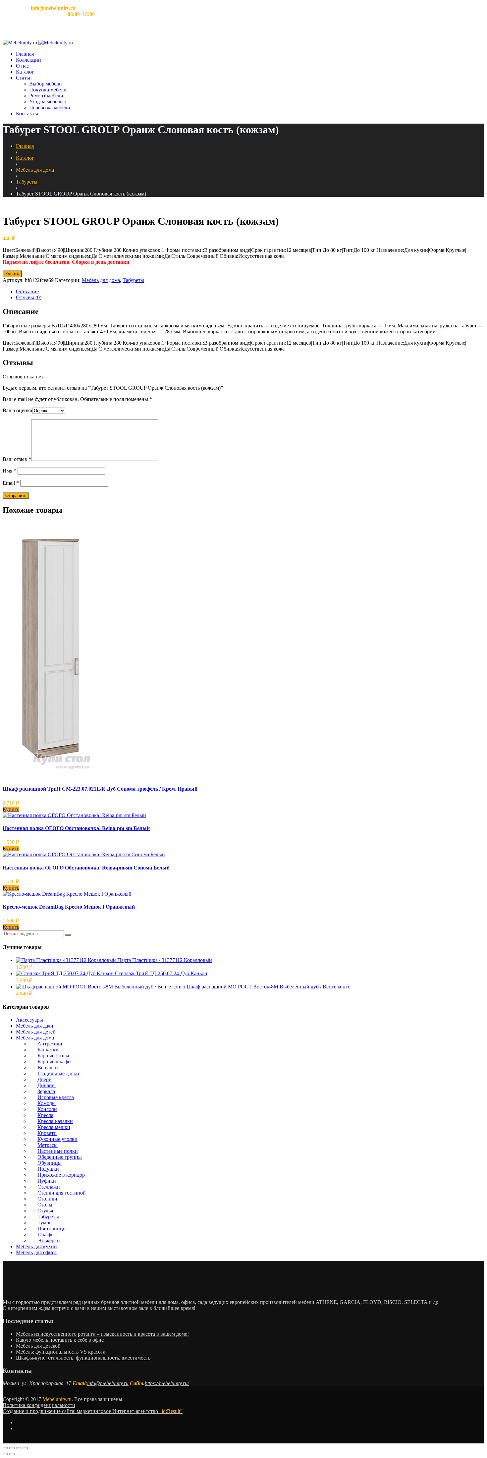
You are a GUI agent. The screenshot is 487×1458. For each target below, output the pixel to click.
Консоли (47, 1109)
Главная (25, 54)
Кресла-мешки (53, 1127)
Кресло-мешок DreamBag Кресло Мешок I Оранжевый (69, 907)
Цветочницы (52, 1228)
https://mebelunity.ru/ (167, 1383)
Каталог (25, 72)
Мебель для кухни (36, 1246)
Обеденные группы (59, 1157)
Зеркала (46, 1091)
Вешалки (47, 1067)
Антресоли (49, 1043)
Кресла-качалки (55, 1121)
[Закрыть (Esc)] (5, 1448)
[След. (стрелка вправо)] (12, 1454)
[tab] (250, 292)
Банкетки (48, 1049)
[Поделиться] (12, 1448)
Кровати (47, 1133)
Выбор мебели (45, 83)
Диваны (46, 1085)
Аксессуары (29, 1020)
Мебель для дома (35, 170)
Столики (47, 1199)
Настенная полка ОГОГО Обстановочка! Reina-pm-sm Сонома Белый (86, 867)
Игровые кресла (55, 1097)
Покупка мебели (48, 89)
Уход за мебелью (47, 101)
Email (11, 483)
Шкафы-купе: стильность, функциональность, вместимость (83, 1358)
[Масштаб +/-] (25, 1448)
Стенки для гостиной (61, 1193)
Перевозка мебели (49, 107)
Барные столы (53, 1055)
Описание (27, 291)
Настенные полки (57, 1151)
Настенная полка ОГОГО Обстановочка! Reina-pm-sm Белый (76, 828)
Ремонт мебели (46, 95)
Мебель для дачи (34, 1026)
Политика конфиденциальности (39, 1405)
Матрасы (47, 1145)
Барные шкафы (54, 1061)
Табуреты (26, 182)
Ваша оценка (17, 410)
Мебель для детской (38, 1346)
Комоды (46, 1103)
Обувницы (49, 1163)
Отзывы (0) (28, 297)
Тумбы (45, 1222)
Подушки (48, 1169)
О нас (22, 66)
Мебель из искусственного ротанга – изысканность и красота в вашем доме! (102, 1334)
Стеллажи (48, 1187)
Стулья (45, 1210)
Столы (44, 1204)
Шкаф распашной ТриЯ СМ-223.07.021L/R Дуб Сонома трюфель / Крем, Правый (100, 789)
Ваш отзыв (17, 459)
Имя (9, 471)
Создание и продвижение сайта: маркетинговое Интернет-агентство (93, 1411)
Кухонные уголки (57, 1139)
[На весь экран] (18, 1448)
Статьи (24, 78)
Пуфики (46, 1181)
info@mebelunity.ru (108, 1383)
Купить (12, 273)
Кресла (45, 1115)
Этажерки (48, 1240)
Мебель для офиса (36, 1252)
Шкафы (46, 1234)
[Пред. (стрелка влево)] (5, 1454)
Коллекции (28, 60)
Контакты (27, 113)
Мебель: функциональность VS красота (60, 1352)
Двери (44, 1079)
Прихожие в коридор (61, 1175)
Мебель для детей (36, 1032)
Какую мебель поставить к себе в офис (60, 1340)
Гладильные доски (58, 1073)
